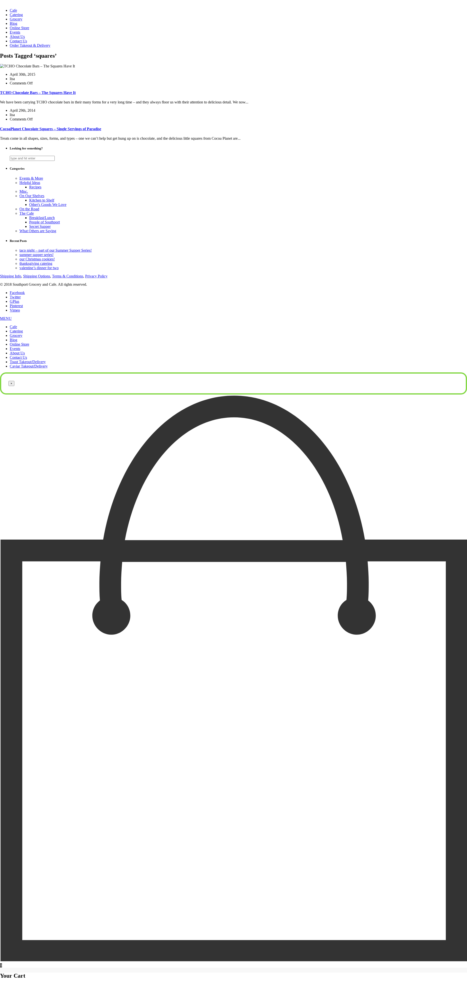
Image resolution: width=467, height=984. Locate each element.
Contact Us (18, 41)
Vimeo (15, 310)
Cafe (13, 10)
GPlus (14, 301)
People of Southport (44, 222)
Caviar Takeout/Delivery (29, 366)
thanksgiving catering (35, 263)
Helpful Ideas (29, 183)
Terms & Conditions (67, 276)
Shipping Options (36, 276)
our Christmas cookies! (37, 259)
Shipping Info (10, 276)
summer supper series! (36, 255)
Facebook (17, 293)
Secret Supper (40, 226)
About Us (17, 37)
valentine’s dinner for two (39, 268)
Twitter (15, 297)
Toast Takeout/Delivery (28, 362)
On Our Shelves (31, 196)
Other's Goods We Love (47, 204)
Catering (16, 15)
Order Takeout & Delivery (30, 45)
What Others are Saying (37, 231)
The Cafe (26, 213)
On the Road (29, 209)
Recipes (35, 187)
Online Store (19, 28)
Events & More (31, 178)
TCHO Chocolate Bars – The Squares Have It (38, 93)
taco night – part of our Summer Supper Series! (55, 250)
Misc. (23, 191)
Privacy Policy (96, 276)
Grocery (16, 19)
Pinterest (16, 306)
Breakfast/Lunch (42, 218)
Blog (13, 23)
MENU (6, 318)
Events (15, 32)
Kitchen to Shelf (41, 200)
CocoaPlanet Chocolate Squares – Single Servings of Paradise (50, 129)
